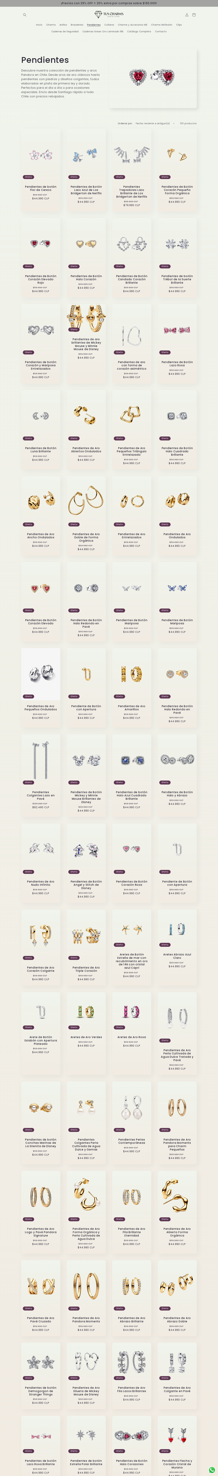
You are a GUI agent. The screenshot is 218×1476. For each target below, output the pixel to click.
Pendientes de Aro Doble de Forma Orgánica (86, 537)
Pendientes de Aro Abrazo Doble (177, 1320)
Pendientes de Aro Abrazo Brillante (131, 1320)
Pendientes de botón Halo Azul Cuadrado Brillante (131, 795)
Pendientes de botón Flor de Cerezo (40, 188)
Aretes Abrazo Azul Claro (177, 956)
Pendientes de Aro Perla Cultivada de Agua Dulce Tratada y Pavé (177, 1055)
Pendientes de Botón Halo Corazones (131, 1462)
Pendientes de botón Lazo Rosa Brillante (40, 1462)
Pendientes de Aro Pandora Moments (86, 1320)
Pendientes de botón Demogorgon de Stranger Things (40, 1391)
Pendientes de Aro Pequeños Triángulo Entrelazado (132, 451)
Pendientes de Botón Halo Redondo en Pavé (86, 623)
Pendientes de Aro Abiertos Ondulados (86, 449)
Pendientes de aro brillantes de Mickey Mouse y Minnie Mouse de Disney (86, 344)
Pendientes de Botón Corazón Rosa (131, 883)
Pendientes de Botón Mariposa (131, 621)
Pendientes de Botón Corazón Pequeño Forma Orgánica (177, 190)
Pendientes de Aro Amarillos (131, 707)
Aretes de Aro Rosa (131, 1037)
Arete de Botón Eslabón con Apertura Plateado (41, 1040)
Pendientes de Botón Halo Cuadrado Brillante (177, 451)
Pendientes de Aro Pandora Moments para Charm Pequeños (177, 1144)
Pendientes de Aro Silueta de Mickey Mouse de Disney (86, 1391)
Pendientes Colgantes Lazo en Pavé (41, 795)
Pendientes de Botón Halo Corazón (86, 277)
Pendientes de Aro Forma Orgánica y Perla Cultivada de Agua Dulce (86, 1233)
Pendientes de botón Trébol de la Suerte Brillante (177, 279)
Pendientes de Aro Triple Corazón (86, 969)
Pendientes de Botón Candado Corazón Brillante (131, 279)
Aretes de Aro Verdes (86, 1037)
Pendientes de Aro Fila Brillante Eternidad (131, 1232)
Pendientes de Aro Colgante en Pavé (177, 1389)
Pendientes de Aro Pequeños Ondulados (41, 707)
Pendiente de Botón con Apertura (86, 707)
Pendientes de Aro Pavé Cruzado (40, 1320)
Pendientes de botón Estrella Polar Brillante (86, 1462)
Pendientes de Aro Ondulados (177, 535)
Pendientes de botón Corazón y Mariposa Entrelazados (40, 365)
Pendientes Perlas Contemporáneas (131, 1141)
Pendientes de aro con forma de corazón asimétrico (131, 365)
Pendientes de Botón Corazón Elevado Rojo (40, 279)
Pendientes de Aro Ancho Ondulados (40, 535)
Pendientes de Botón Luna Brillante (40, 449)
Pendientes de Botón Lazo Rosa (177, 363)
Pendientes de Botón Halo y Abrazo (177, 793)
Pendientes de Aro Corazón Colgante (40, 969)
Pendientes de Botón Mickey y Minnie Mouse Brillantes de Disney (86, 797)
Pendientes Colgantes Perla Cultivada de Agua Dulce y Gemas (86, 1144)
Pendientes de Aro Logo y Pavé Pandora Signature (41, 1232)
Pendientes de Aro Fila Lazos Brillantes (131, 1389)
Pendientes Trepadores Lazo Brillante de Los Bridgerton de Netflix (131, 191)
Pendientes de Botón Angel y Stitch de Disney (86, 885)
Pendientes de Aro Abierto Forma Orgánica (177, 1232)
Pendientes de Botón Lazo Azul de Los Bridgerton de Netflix (86, 190)
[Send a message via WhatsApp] (212, 1470)
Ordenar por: (125, 123)
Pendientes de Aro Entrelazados (131, 535)
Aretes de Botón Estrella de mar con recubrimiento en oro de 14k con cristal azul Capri (132, 961)
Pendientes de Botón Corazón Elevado (40, 621)
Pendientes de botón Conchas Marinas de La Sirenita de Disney (40, 1143)
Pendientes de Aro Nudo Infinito (40, 883)
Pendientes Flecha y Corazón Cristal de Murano (177, 1464)
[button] (24, 14)
